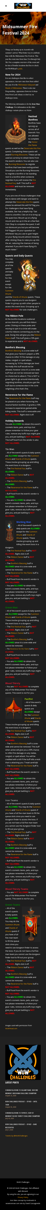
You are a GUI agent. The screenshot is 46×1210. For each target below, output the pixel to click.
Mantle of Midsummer (13, 88)
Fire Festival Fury (18, 468)
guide (20, 68)
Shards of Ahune (20, 297)
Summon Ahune (12, 924)
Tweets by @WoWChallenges (16, 1136)
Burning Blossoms (19, 154)
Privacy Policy (23, 1197)
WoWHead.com (11, 1028)
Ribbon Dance (17, 475)
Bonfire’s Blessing (19, 481)
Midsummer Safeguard (26, 84)
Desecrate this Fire (32, 148)
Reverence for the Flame (20, 398)
